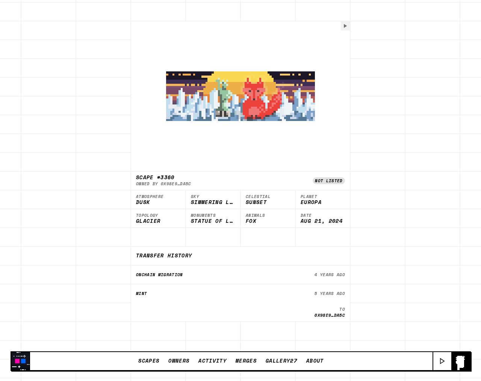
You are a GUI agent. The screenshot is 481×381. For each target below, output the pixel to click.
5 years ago (330, 293)
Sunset (256, 203)
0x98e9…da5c (176, 183)
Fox (251, 221)
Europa (311, 203)
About (315, 360)
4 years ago (330, 275)
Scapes (148, 360)
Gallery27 (281, 360)
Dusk (143, 203)
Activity (212, 360)
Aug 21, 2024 (322, 221)
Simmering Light (213, 203)
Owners (178, 360)
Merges (246, 360)
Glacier (148, 221)
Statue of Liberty (213, 221)
